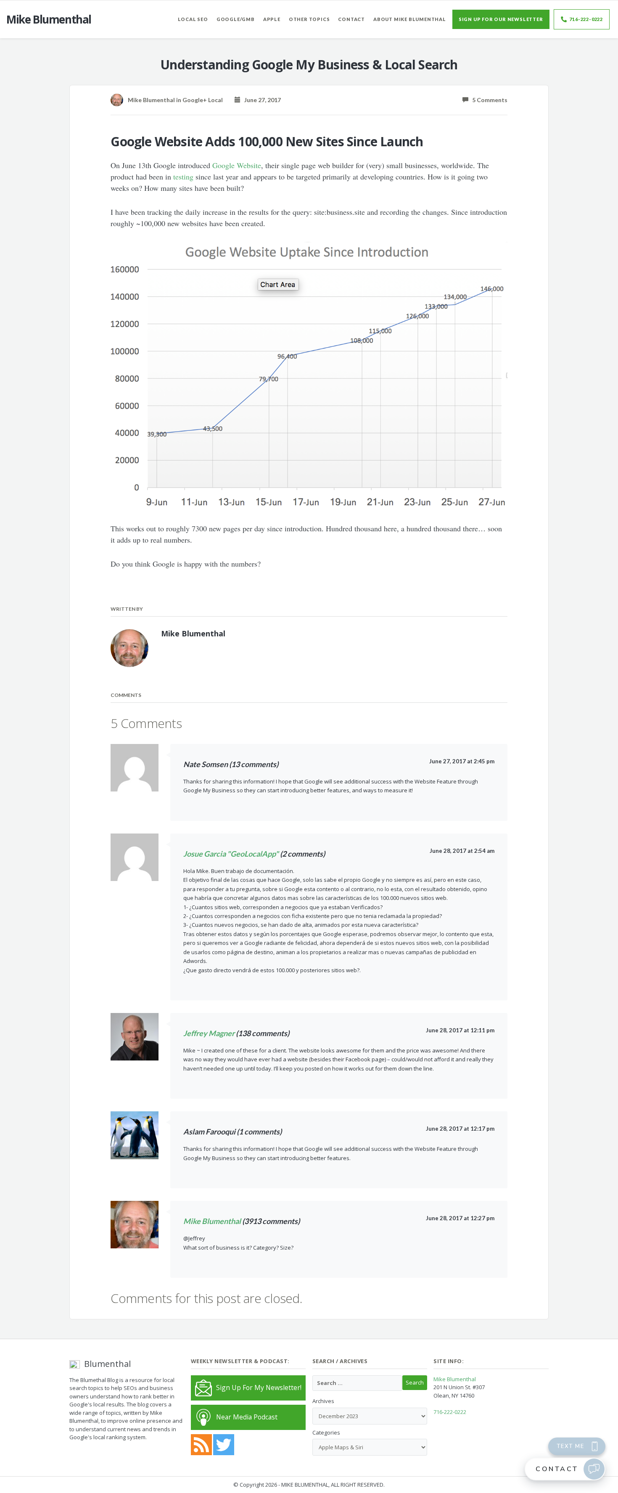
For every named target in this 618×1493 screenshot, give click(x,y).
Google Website (236, 165)
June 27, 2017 (260, 99)
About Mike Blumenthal (409, 19)
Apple (271, 19)
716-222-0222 (586, 19)
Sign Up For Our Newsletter (501, 19)
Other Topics (309, 19)
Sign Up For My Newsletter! (258, 1387)
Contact (351, 19)
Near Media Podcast (246, 1417)
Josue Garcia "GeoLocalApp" (231, 853)
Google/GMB (236, 19)
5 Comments (487, 99)
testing (183, 176)
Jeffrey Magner (209, 1033)
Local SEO (193, 19)
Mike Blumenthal (212, 1221)
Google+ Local (202, 99)
